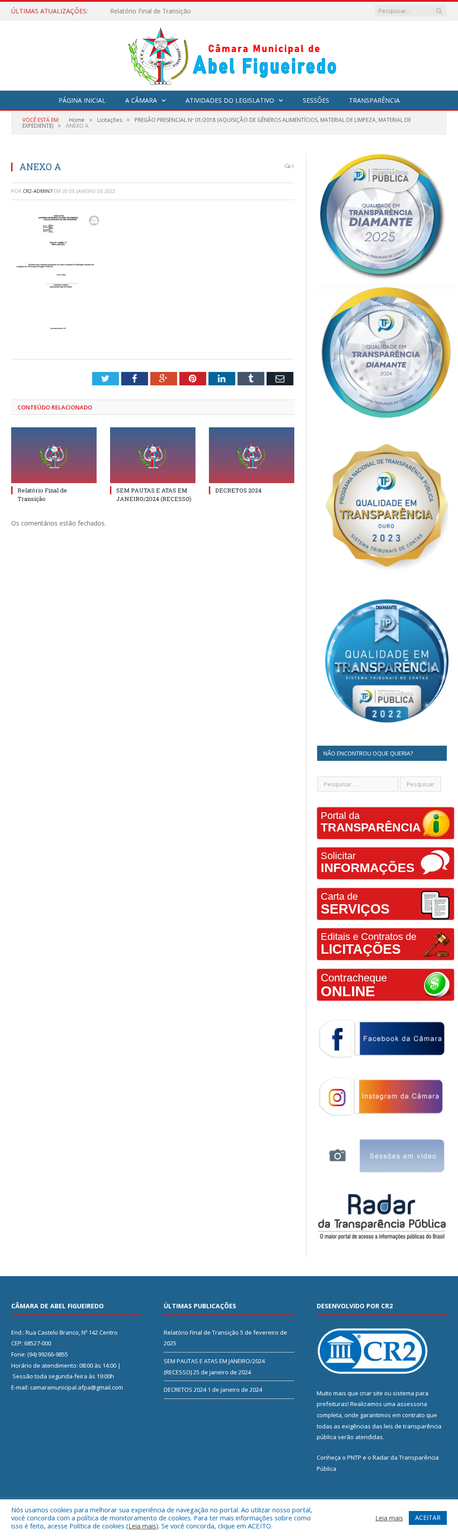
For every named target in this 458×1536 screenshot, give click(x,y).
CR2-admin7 (37, 191)
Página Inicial (82, 100)
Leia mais (142, 1525)
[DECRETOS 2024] (251, 455)
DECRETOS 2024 (238, 490)
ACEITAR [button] (428, 1517)
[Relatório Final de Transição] (54, 455)
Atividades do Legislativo (230, 100)
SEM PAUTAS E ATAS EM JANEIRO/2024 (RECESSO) (184, 11)
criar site (371, 1393)
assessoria (412, 1404)
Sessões (316, 100)
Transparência (374, 100)
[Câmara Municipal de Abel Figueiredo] (229, 53)
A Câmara (141, 100)
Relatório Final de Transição (42, 494)
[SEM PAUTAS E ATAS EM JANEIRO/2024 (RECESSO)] (152, 455)
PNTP (354, 1457)
